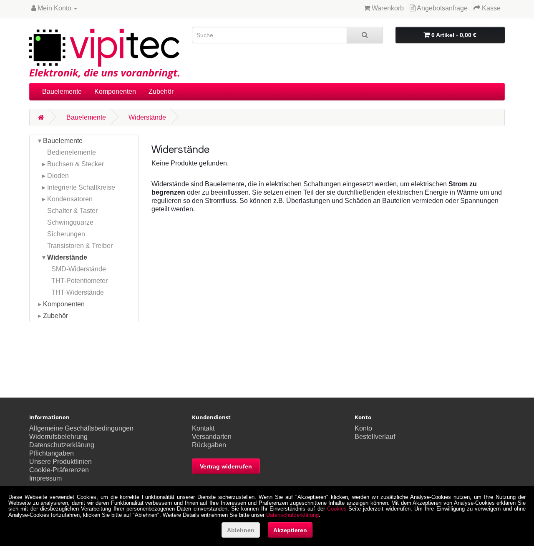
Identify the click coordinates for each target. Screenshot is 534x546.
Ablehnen (240, 530)
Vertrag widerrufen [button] (226, 466)
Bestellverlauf (375, 436)
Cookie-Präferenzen (59, 469)
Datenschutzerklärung (61, 444)
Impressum (45, 478)
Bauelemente (62, 91)
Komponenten (115, 91)
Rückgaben (209, 444)
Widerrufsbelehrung (58, 436)
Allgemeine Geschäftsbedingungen (81, 428)
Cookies (337, 509)
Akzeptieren (290, 530)
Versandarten (212, 436)
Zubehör (161, 91)
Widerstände (147, 117)
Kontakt (203, 428)
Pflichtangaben (51, 453)
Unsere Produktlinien (60, 461)
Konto (363, 428)
